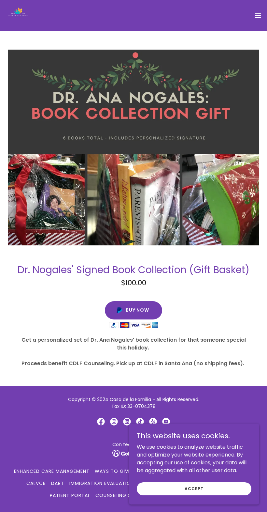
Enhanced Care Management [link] (52, 471)
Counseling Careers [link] (122, 495)
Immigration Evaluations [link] (103, 483)
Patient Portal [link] (70, 495)
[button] (257, 15)
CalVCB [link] (36, 483)
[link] (18, 16)
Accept (194, 488)
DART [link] (57, 483)
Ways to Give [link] (113, 471)
